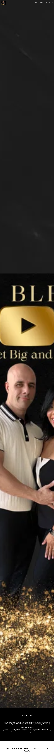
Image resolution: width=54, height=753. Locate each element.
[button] (52, 2)
